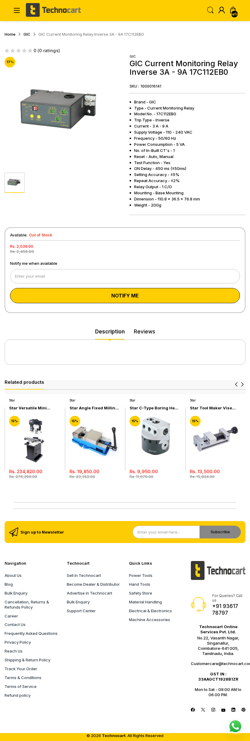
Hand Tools (139, 584)
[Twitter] (203, 710)
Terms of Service (21, 686)
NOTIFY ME (125, 296)
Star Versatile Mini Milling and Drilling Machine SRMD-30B (29, 408)
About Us (13, 575)
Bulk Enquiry (16, 593)
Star (12, 400)
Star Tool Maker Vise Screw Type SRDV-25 (211, 408)
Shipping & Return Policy (27, 659)
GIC (133, 56)
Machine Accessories (149, 619)
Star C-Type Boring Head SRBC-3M (155, 408)
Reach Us (14, 651)
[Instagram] (213, 710)
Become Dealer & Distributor (93, 584)
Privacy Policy (18, 642)
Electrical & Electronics (150, 610)
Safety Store (140, 593)
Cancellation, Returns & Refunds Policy (27, 604)
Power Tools (140, 575)
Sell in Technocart (84, 575)
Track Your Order (21, 668)
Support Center (81, 610)
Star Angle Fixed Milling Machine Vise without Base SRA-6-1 (94, 408)
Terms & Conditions (23, 677)
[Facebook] (193, 710)
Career (11, 615)
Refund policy (17, 695)
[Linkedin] (233, 710)
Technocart (114, 735)
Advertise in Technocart (89, 593)
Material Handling (145, 601)
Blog (9, 584)
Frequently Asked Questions (31, 633)
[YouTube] (223, 710)
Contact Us (15, 624)
